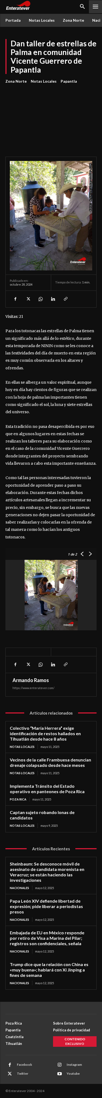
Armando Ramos (31, 680)
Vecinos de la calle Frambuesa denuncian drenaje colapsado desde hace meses (50, 762)
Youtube (73, 1073)
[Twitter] (27, 298)
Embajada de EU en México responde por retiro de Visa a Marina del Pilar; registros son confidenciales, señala (47, 938)
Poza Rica (18, 799)
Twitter (22, 1073)
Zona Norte (16, 81)
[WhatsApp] (40, 298)
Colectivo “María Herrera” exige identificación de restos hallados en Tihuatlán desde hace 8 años (45, 733)
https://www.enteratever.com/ (33, 688)
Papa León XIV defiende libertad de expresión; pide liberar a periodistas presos (46, 906)
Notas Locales (44, 81)
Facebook (24, 1065)
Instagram (74, 1065)
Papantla (69, 81)
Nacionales (19, 888)
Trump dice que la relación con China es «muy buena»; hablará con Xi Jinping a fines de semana (49, 970)
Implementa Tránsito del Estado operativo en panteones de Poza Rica (47, 788)
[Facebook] (15, 298)
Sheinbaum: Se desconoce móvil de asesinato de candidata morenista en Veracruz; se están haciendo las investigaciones (47, 872)
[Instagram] (59, 1065)
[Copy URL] (65, 298)
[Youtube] (59, 1074)
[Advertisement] (51, 117)
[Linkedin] (52, 298)
